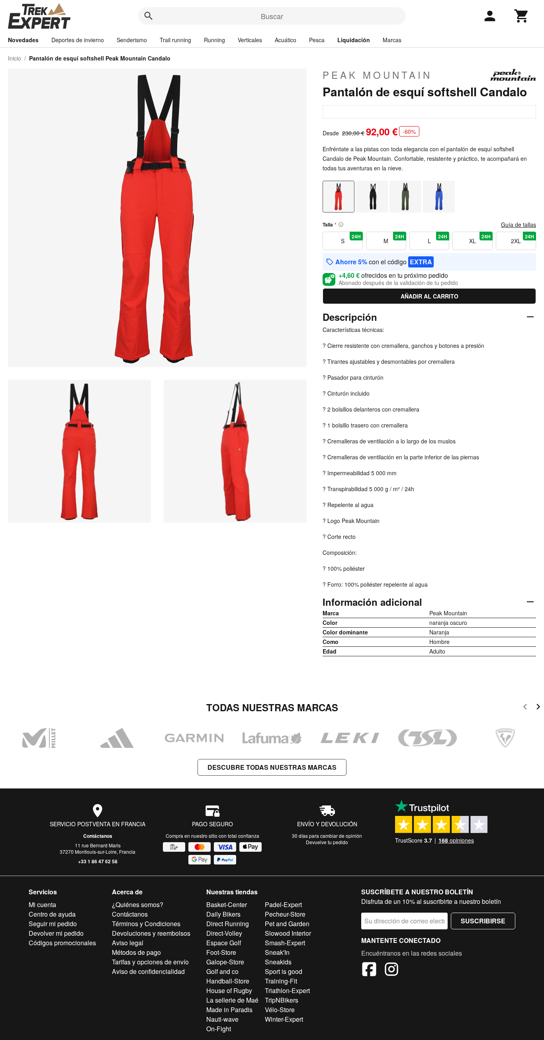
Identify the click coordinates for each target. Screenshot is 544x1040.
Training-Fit (281, 980)
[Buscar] (148, 16)
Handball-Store (227, 980)
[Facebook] (369, 970)
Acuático (285, 40)
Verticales (250, 40)
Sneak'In (277, 952)
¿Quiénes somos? (137, 904)
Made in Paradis (229, 1009)
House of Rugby (229, 990)
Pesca (317, 40)
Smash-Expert (285, 942)
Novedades (23, 40)
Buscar (272, 16)
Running (214, 40)
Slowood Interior (288, 933)
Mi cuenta (42, 904)
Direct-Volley (224, 933)
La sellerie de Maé (232, 1000)
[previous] (525, 708)
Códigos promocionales (62, 942)
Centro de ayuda (52, 914)
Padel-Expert (283, 904)
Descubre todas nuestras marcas (272, 767)
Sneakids (278, 961)
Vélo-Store (280, 1009)
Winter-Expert (284, 1019)
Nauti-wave (222, 1019)
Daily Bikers (223, 914)
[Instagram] (391, 970)
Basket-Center (226, 904)
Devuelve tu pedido (327, 842)
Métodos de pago (136, 952)
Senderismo (132, 40)
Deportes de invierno (77, 40)
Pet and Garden (287, 923)
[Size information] (341, 224)
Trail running (175, 40)
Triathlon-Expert (287, 990)
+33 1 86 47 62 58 (97, 861)
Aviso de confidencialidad (148, 971)
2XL (522, 239)
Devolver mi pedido (56, 933)
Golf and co (222, 971)
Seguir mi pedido (53, 923)
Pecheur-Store (285, 914)
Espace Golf (223, 942)
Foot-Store (221, 952)
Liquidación (353, 40)
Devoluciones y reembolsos (151, 933)
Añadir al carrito (429, 296)
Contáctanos (97, 836)
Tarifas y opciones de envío (150, 961)
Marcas (392, 40)
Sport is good (283, 971)
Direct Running (227, 923)
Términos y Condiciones (146, 923)
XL (480, 239)
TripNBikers (281, 1000)
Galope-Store (225, 961)
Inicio (14, 58)
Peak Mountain (377, 74)
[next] (538, 708)
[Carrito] (522, 16)
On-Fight (218, 1028)
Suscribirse (483, 920)
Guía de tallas (518, 224)
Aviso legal (127, 942)
